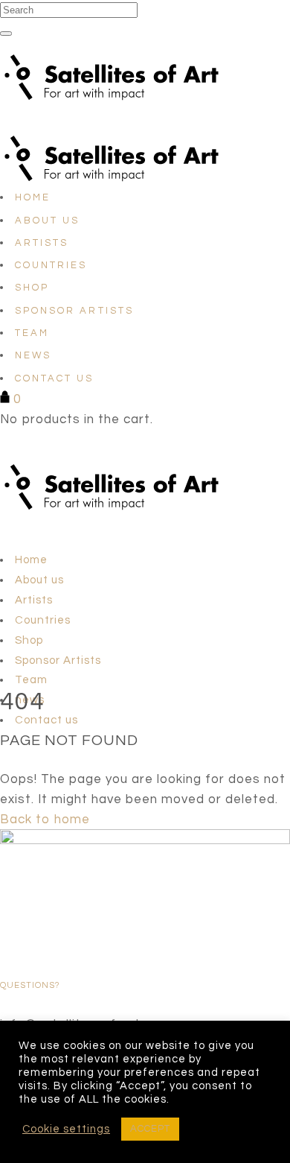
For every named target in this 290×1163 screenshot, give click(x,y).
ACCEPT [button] (150, 1129)
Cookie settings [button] (66, 1129)
